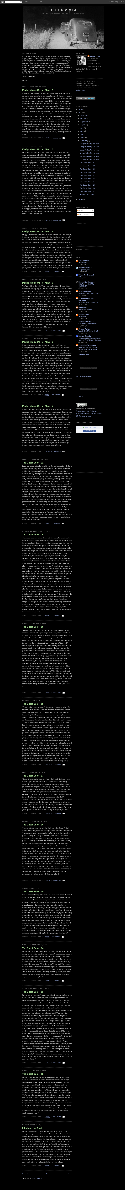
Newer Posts (26, 1174)
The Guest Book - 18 (32, 704)
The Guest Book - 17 (32, 776)
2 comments (56, 220)
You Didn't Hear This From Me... (88, 302)
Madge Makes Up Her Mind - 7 (37, 231)
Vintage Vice (80, 90)
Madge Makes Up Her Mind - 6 (37, 283)
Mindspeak (82, 307)
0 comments (55, 271)
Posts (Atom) (37, 1178)
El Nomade (82, 277)
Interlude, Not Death (32, 1128)
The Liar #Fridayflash (85, 309)
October (83, 118)
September (84, 122)
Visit (84, 376)
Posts (81, 211)
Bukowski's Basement (86, 282)
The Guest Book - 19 (32, 627)
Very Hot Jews (83, 354)
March (82, 137)
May (82, 134)
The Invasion (82, 262)
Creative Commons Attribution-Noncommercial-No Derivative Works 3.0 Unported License (89, 413)
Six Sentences (83, 261)
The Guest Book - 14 (32, 948)
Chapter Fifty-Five (84, 270)
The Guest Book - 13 (32, 992)
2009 (80, 199)
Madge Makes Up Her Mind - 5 (37, 342)
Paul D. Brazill (83, 315)
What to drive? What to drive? (88, 331)
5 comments (56, 138)
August (83, 125)
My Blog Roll (82, 317)
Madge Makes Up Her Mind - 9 (37, 90)
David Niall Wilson (85, 268)
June (82, 131)
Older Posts (68, 1174)
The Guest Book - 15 (32, 891)
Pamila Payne (95, 56)
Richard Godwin (84, 336)
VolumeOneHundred (86, 275)
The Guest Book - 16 (32, 825)
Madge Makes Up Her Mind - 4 (37, 406)
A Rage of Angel (84, 291)
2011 (80, 109)
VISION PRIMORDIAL (86, 322)
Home (48, 1174)
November (84, 115)
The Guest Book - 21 (32, 463)
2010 (80, 112)
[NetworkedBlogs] (89, 427)
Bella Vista (63, 10)
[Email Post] (63, 138)
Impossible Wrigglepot (87, 345)
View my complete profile (86, 75)
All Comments (84, 215)
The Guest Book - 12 (32, 1074)
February (83, 141)
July (82, 128)
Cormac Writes (84, 329)
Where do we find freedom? (87, 324)
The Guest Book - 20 (32, 534)
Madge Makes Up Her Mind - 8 (37, 149)
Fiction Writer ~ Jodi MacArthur (86, 299)
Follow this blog (89, 431)
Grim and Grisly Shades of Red (88, 293)
